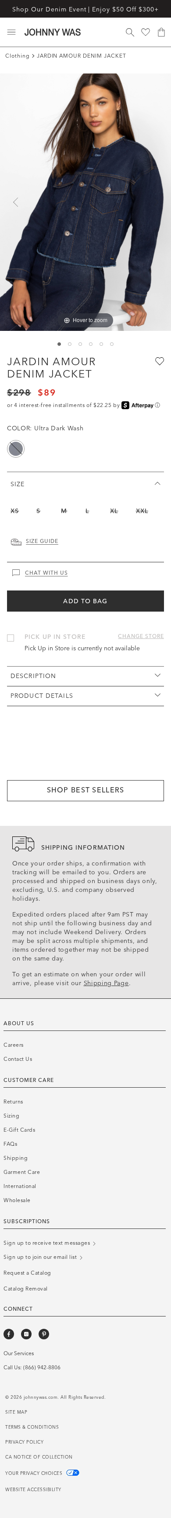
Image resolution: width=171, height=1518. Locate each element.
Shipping (16, 1158)
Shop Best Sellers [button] (86, 790)
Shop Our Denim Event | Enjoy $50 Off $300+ (85, 9)
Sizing (11, 1116)
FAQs (10, 1144)
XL (114, 511)
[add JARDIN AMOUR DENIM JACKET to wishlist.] (158, 361)
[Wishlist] (145, 32)
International (20, 1186)
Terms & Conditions (32, 1427)
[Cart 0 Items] (161, 32)
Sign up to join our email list (41, 1257)
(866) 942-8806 (42, 1367)
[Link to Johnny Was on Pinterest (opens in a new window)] (44, 1334)
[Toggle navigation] (11, 32)
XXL (142, 511)
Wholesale (17, 1200)
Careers (14, 1045)
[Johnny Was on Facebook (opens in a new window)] (9, 1334)
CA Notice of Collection (39, 1457)
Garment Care (22, 1172)
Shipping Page (106, 983)
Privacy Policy (24, 1442)
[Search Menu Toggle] (129, 32)
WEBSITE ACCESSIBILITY (33, 1489)
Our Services (19, 1353)
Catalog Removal (26, 1289)
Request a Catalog (27, 1273)
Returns (13, 1102)
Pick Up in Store (55, 637)
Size (18, 484)
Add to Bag (85, 601)
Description (33, 676)
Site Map (16, 1412)
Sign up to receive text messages (48, 1243)
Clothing (17, 56)
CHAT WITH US (46, 573)
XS (15, 511)
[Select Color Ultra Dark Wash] (16, 449)
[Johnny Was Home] (53, 32)
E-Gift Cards (19, 1130)
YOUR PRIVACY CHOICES (34, 1473)
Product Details (42, 696)
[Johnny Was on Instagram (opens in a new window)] (26, 1334)
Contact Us (18, 1059)
